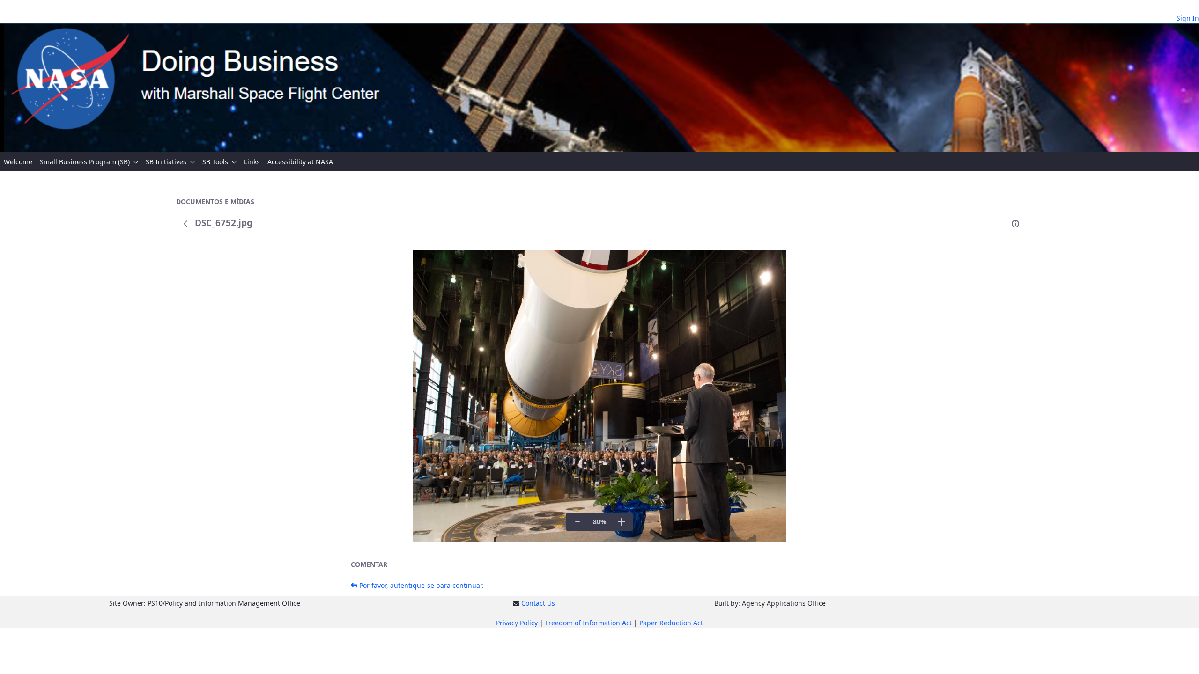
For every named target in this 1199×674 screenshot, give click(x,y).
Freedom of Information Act (588, 622)
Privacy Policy (517, 622)
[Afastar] (577, 522)
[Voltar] (185, 223)
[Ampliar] (621, 522)
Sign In (1188, 18)
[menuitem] (18, 161)
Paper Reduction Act (671, 622)
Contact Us (538, 603)
